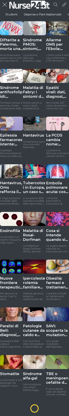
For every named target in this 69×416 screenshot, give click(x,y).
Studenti (11, 14)
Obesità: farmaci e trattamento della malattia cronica (56, 282)
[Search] (56, 5)
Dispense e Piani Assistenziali (42, 14)
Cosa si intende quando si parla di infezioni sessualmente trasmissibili (57, 235)
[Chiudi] (5, 5)
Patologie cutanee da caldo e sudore (34, 330)
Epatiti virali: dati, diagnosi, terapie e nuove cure (57, 92)
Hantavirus (33, 135)
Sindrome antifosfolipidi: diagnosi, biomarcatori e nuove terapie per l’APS (11, 92)
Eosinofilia (10, 231)
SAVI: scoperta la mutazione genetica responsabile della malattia (57, 330)
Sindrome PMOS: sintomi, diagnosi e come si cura (33, 44)
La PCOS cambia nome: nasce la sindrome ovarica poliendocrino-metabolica (57, 139)
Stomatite (9, 374)
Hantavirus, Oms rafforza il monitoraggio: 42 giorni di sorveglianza (11, 187)
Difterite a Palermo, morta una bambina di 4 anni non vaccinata (11, 44)
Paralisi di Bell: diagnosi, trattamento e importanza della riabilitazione (11, 330)
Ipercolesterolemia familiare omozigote (34, 282)
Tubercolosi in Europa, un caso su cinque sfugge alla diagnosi (34, 187)
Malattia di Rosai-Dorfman (33, 235)
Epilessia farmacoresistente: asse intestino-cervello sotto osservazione (11, 139)
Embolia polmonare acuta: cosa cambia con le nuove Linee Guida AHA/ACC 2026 (57, 187)
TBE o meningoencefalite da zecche (57, 378)
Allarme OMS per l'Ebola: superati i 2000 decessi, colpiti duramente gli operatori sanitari (57, 44)
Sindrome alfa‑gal (32, 376)
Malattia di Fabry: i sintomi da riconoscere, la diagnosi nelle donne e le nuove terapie (34, 92)
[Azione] (64, 5)
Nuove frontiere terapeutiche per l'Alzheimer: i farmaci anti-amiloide (11, 282)
